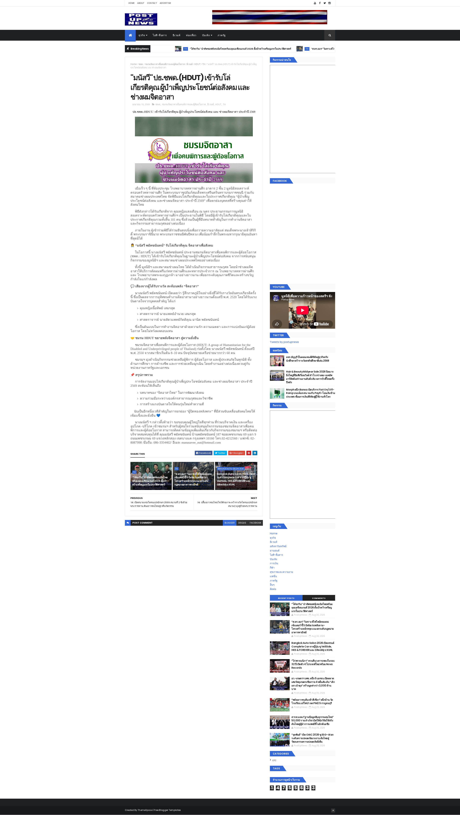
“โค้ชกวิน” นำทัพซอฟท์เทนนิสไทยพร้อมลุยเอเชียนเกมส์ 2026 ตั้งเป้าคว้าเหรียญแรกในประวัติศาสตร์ (213, 49)
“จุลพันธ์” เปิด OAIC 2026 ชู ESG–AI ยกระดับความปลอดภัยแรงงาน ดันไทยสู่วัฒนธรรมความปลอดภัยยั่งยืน (312, 738)
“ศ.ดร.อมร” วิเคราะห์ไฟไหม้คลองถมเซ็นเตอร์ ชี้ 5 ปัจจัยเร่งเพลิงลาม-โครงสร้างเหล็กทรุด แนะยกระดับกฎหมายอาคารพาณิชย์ (193, 479)
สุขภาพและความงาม (281, 572)
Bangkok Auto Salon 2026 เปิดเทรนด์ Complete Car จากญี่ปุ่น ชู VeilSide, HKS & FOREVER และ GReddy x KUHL (236, 479)
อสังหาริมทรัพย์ (278, 546)
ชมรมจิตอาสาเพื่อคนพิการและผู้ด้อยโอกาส (165, 64)
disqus (242, 522)
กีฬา (272, 567)
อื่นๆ (272, 584)
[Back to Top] (333, 810)
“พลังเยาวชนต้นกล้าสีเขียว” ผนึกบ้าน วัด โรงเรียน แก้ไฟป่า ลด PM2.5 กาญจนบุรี (312, 701)
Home (131, 3)
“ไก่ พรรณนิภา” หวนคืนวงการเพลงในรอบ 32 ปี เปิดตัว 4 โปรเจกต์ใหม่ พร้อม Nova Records (312, 664)
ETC (274, 760)
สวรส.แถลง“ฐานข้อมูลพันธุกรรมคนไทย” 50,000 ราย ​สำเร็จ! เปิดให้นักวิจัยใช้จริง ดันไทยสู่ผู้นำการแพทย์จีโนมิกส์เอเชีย (312, 720)
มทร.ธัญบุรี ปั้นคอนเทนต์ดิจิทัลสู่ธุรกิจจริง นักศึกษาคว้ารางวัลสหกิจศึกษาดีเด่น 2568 (307, 358)
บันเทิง (206, 35)
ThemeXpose (145, 810)
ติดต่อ (273, 589)
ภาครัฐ (222, 35)
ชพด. (141, 64)
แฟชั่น (273, 576)
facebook (255, 522)
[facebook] (320, 3)
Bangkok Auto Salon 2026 (231, 468)
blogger (230, 522)
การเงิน (274, 563)
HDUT (197, 64)
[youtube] (315, 3)
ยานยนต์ (274, 550)
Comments (318, 598)
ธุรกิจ (142, 35)
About (140, 3)
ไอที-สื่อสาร (160, 35)
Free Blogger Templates (167, 810)
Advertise (165, 3)
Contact (152, 3)
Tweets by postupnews (284, 342)
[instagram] (330, 3)
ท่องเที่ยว (191, 35)
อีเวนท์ (176, 35)
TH (158, 48)
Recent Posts (286, 598)
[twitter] (325, 3)
